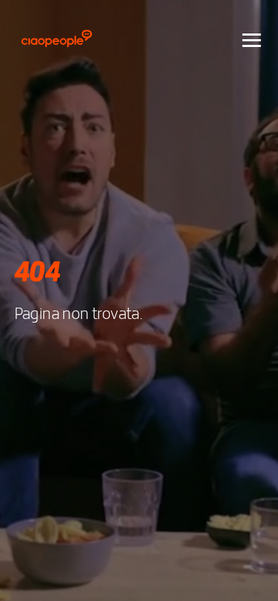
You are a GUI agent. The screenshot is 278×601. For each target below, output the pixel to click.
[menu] (251, 39)
